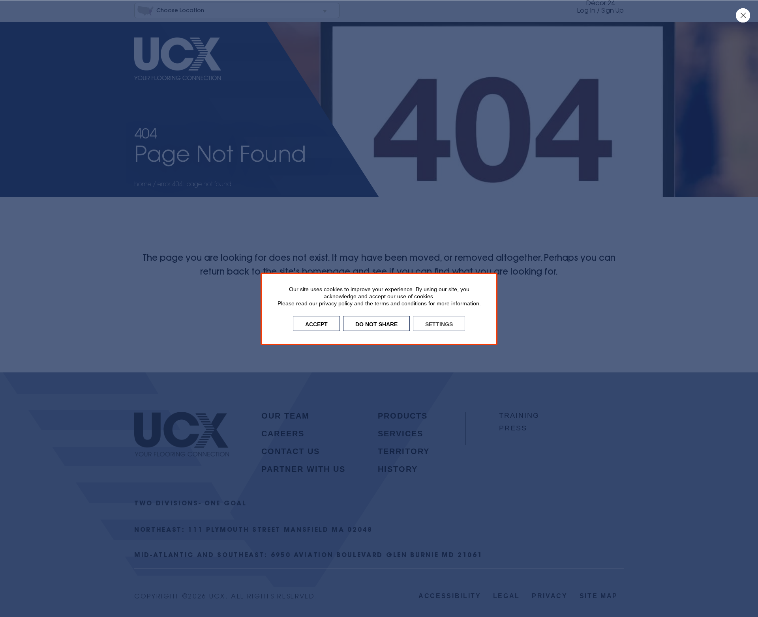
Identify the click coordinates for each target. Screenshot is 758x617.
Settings (439, 323)
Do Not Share (376, 323)
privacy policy (336, 303)
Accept (316, 323)
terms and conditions (401, 303)
